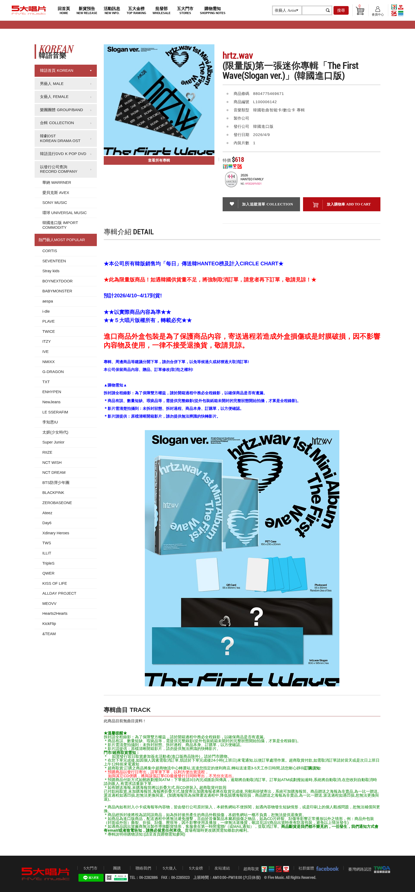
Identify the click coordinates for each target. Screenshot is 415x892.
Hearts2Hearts (54, 613)
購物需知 (212, 10)
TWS (46, 543)
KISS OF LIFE (54, 583)
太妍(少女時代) (55, 432)
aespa (47, 301)
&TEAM (49, 634)
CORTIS (49, 251)
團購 (117, 868)
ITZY (46, 341)
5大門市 (90, 868)
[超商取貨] (274, 869)
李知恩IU (50, 422)
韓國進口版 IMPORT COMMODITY (60, 225)
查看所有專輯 (159, 160)
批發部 (162, 10)
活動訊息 (112, 10)
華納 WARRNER (56, 182)
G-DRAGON (53, 372)
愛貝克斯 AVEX (55, 193)
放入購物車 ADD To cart (349, 204)
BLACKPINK (53, 492)
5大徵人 (170, 868)
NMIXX (48, 362)
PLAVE (48, 321)
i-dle (46, 311)
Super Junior (53, 442)
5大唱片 (29, 10)
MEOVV (49, 603)
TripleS (48, 563)
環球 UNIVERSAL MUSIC (64, 213)
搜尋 (341, 10)
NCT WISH (52, 462)
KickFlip (49, 623)
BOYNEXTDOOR (57, 281)
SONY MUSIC (54, 202)
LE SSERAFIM (55, 412)
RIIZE (47, 452)
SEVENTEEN (54, 261)
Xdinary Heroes (55, 533)
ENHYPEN (51, 392)
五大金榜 (136, 10)
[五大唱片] (46, 874)
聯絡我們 (143, 868)
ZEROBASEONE (57, 503)
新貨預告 (87, 10)
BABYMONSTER (57, 291)
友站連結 (222, 868)
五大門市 (185, 10)
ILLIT (46, 553)
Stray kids (50, 271)
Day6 (46, 523)
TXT (46, 382)
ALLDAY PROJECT (59, 593)
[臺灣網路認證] (381, 869)
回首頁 (64, 10)
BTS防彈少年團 (55, 482)
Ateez (47, 513)
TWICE (48, 331)
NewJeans (51, 402)
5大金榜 (196, 868)
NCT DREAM (53, 472)
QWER (48, 573)
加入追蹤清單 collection (267, 204)
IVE (45, 351)
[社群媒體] (326, 868)
